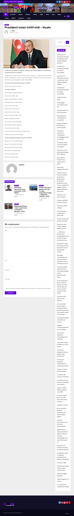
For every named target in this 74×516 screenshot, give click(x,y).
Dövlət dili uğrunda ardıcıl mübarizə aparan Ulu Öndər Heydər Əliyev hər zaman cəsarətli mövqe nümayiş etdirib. (62, 287)
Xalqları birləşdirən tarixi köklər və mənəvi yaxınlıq (62, 125)
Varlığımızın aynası (62, 405)
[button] (64, 16)
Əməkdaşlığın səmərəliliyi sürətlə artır (62, 105)
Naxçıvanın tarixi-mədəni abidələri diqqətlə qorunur (62, 226)
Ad (6, 260)
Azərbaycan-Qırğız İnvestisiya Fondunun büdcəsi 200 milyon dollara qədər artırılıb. (63, 248)
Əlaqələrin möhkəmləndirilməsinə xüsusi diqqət (62, 327)
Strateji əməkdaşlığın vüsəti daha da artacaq (63, 320)
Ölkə (53, 14)
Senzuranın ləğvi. (61, 463)
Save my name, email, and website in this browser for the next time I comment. (28, 288)
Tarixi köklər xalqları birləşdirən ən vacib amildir (62, 344)
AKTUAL (13, 18)
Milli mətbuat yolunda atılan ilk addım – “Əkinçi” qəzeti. (63, 468)
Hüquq (6, 18)
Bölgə (41, 14)
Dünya (35, 14)
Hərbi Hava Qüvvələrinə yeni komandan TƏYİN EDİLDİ (20, 190)
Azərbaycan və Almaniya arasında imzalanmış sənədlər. (63, 448)
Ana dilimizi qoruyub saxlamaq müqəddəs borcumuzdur (63, 382)
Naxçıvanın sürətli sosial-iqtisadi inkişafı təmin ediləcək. (63, 152)
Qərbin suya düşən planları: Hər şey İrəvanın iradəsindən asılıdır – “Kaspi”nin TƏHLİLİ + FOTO (45, 192)
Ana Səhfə (12, 14)
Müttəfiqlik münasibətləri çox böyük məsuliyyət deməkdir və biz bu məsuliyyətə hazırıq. (62, 259)
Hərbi (47, 14)
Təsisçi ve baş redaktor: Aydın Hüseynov (12, 513)
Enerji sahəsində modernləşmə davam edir (61, 213)
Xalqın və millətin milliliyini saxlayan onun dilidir (62, 390)
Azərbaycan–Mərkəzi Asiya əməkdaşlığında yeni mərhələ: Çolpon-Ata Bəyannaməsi (63, 236)
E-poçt (7, 270)
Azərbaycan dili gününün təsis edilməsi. (61, 298)
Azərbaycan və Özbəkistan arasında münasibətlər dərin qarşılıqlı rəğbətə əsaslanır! (63, 59)
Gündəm (28, 14)
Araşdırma (21, 18)
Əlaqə (28, 18)
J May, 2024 (18, 194)
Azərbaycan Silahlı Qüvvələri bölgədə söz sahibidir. (62, 145)
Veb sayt (7, 279)
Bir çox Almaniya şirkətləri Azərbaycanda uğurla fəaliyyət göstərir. (61, 413)
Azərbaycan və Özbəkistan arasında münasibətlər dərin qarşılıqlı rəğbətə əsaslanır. (63, 80)
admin (13, 31)
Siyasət (20, 14)
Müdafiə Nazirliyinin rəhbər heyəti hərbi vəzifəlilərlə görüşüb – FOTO (20, 208)
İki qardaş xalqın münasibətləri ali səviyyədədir (62, 118)
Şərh (6, 230)
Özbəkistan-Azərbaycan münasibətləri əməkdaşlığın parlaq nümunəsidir (63, 135)
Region (59, 14)
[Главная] (5, 14)
